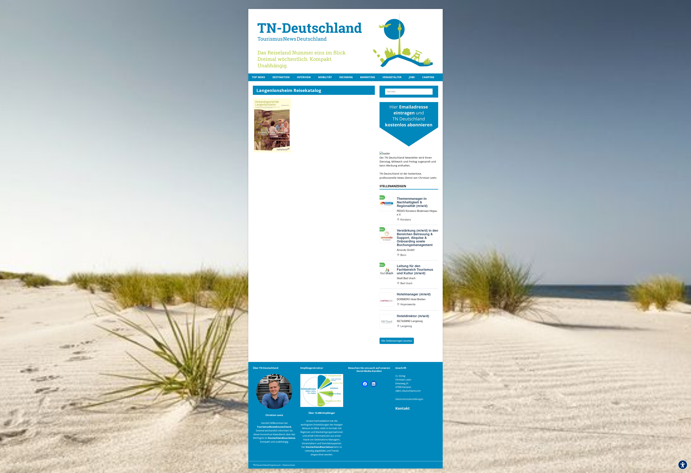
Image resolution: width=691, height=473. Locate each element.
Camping (428, 77)
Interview (304, 77)
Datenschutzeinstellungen (409, 399)
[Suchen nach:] (408, 92)
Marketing (367, 77)
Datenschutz (289, 465)
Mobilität (325, 77)
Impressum (275, 465)
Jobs (412, 77)
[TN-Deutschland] (345, 41)
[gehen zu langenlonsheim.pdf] (272, 150)
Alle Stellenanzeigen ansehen (396, 340)
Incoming (346, 77)
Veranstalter (391, 77)
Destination (281, 77)
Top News (258, 77)
